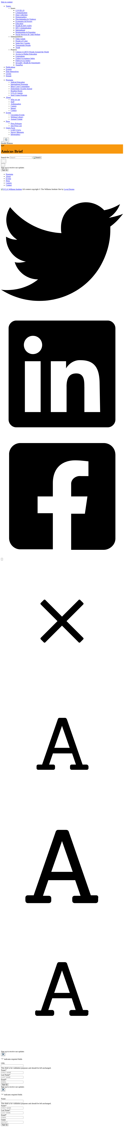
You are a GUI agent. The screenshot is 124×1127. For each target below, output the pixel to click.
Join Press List (16, 126)
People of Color (22, 41)
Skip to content (6, 2)
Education (19, 24)
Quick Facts (10, 128)
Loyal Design (69, 189)
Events (8, 113)
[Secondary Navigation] (2, 141)
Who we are (15, 100)
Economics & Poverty (24, 21)
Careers (13, 106)
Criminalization (21, 13)
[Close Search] (3, 161)
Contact (14, 110)
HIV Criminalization (23, 28)
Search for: (5, 157)
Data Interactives (12, 71)
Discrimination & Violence (26, 19)
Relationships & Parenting (25, 32)
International (20, 30)
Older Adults (20, 39)
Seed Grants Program (19, 95)
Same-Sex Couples (23, 43)
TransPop (19, 65)
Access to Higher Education (26, 54)
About (8, 97)
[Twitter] (62, 312)
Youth (18, 47)
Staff (12, 102)
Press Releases (16, 124)
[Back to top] (2, 559)
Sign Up (5, 170)
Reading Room (16, 91)
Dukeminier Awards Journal (21, 89)
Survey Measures (17, 132)
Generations (20, 56)
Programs (9, 80)
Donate (8, 76)
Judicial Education (18, 82)
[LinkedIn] (62, 434)
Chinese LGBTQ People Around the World (32, 52)
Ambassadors (16, 104)
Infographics (15, 134)
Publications (10, 67)
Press (8, 121)
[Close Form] (3, 1054)
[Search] (6, 140)
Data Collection (21, 15)
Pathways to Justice (23, 61)
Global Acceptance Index (25, 58)
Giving (8, 74)
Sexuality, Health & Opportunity (28, 63)
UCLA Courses (17, 93)
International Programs (19, 84)
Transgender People (23, 45)
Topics (8, 6)
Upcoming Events (17, 115)
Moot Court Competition (20, 86)
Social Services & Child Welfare (28, 34)
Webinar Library (17, 117)
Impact (13, 108)
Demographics (21, 17)
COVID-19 (20, 10)
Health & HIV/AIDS (24, 26)
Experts (9, 69)
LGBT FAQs (16, 130)
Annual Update (16, 119)
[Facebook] (62, 557)
